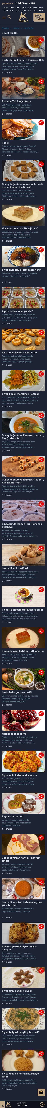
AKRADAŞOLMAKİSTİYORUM (39, 17)
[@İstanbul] (8, 3)
